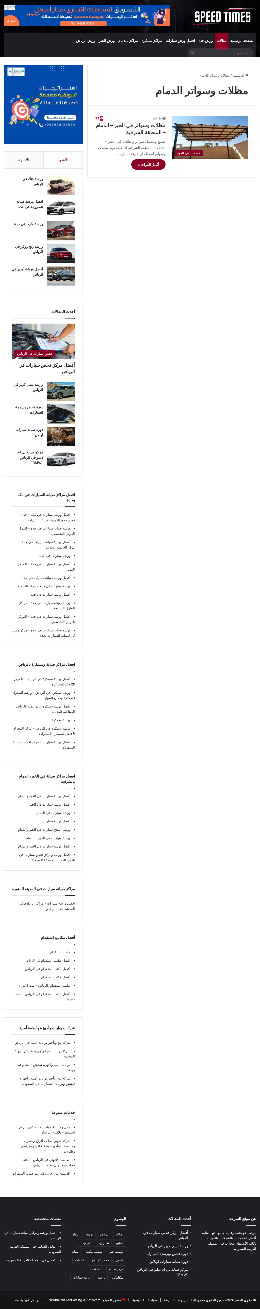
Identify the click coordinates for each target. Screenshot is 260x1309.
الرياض (104, 1234)
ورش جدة (206, 40)
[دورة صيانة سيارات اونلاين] (61, 436)
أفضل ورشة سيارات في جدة (50, 564)
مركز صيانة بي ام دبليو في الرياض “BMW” (30, 457)
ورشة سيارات (82, 1277)
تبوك (75, 1234)
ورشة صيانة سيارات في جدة (50, 528)
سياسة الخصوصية (144, 1300)
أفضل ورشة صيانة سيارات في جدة (46, 542)
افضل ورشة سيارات (55, 742)
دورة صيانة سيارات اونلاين (168, 1262)
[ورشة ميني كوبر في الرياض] (61, 391)
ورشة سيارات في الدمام (53, 813)
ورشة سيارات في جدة (54, 556)
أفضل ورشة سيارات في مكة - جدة (46, 514)
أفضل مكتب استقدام (55, 977)
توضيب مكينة (94, 1251)
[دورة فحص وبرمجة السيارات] (61, 413)
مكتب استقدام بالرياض (53, 985)
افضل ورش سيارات (180, 40)
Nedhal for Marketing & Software (74, 1300)
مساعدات (96, 1269)
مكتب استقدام (60, 952)
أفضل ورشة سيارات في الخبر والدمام (44, 796)
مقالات (222, 40)
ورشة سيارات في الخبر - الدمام (48, 838)
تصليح (119, 1243)
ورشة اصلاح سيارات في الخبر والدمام (44, 829)
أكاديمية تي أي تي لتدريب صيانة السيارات (41, 1173)
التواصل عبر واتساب (27, 1300)
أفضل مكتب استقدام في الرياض (47, 960)
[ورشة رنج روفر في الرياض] (61, 253)
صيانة (75, 1251)
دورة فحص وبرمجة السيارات (166, 1254)
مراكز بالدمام (128, 40)
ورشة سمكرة (61, 720)
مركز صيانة (116, 1269)
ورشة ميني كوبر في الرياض (167, 1246)
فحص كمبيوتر (100, 1260)
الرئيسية (239, 75)
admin (157, 118)
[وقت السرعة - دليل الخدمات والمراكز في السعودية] (223, 16)
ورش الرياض (85, 40)
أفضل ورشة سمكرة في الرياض (47, 679)
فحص (119, 1260)
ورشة (101, 1277)
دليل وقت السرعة (176, 1300)
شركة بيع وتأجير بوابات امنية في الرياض (42, 1042)
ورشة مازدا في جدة (28, 224)
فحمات (79, 1260)
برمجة (89, 1234)
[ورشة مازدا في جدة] (61, 230)
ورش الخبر (107, 40)
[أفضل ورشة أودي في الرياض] (61, 276)
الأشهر (63, 159)
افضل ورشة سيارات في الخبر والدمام (44, 846)
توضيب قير (116, 1251)
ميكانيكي (117, 1277)
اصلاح (119, 1234)
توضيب (85, 1243)
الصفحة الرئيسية (242, 40)
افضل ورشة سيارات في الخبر (49, 804)
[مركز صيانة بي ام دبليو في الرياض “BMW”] (61, 459)
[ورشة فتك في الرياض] (61, 185)
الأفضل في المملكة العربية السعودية (31, 1260)
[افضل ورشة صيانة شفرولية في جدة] (61, 208)
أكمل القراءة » (148, 164)
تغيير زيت (103, 1243)
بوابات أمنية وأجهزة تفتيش (51, 1065)
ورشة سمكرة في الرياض (52, 693)
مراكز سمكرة (152, 40)
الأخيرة (23, 159)
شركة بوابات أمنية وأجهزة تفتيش (46, 1051)
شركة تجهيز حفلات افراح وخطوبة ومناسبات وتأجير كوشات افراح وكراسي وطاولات (47, 1146)
